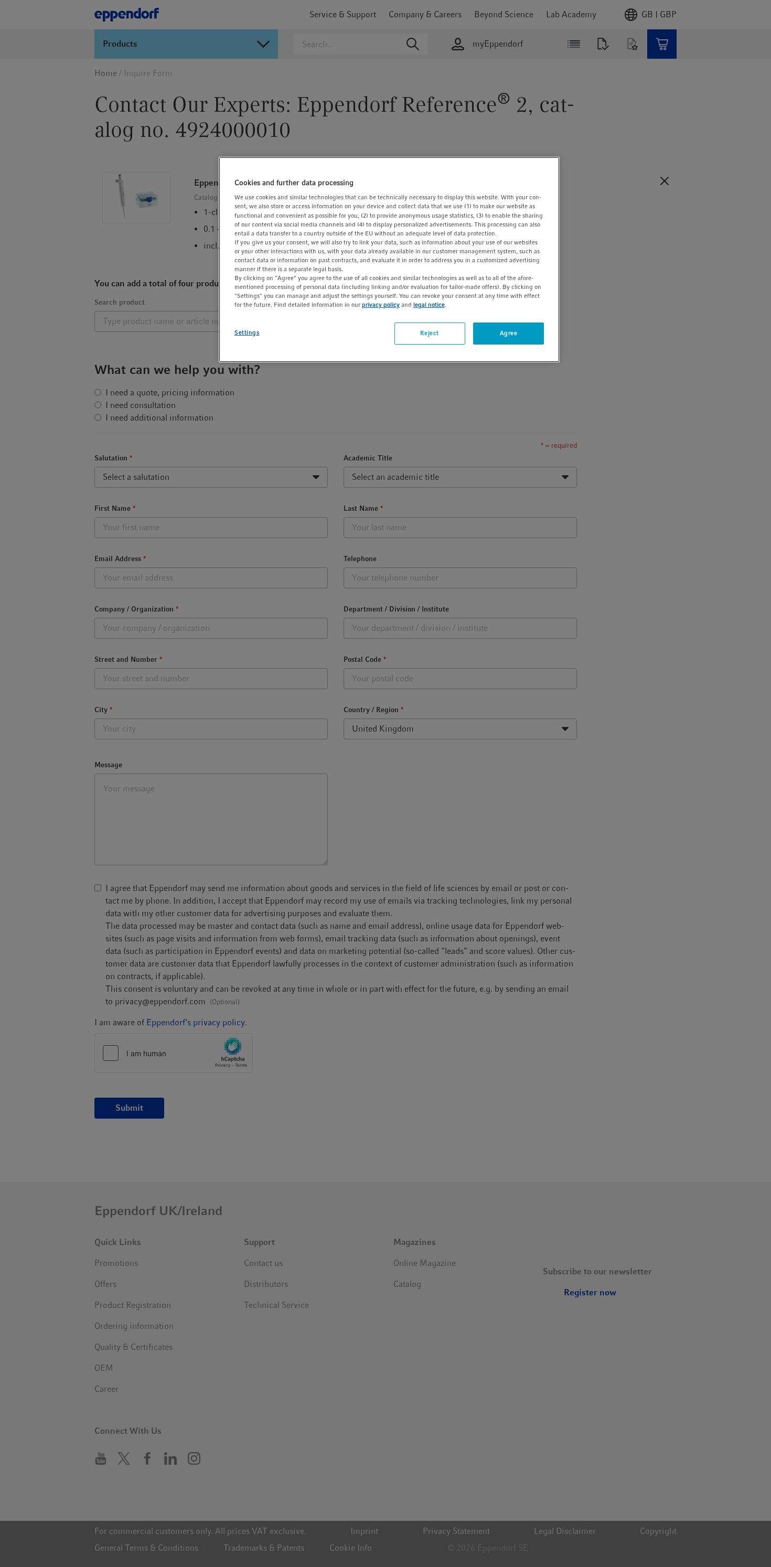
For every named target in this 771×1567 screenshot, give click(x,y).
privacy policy (381, 304)
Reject (429, 333)
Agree (509, 333)
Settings (247, 332)
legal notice (429, 304)
